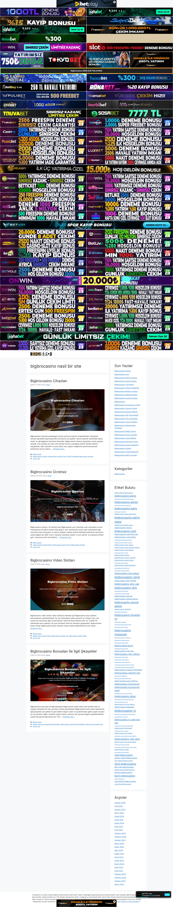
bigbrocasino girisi (127, 577)
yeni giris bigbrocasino (123, 784)
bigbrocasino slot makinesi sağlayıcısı (124, 699)
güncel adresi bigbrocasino (124, 770)
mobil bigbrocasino (119, 779)
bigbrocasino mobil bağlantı (122, 659)
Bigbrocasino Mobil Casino (125, 431)
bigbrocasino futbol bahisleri (125, 565)
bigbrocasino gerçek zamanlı (122, 570)
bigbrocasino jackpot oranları (122, 640)
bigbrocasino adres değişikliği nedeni (124, 499)
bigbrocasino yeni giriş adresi (125, 742)
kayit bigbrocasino (125, 775)
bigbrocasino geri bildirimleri (122, 568)
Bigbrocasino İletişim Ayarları (126, 391)
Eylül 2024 (119, 830)
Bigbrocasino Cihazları (48, 381)
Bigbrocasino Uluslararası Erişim (127, 405)
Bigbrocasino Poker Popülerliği (127, 388)
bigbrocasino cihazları (40, 456)
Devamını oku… (59, 449)
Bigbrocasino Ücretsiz (48, 472)
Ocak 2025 (119, 820)
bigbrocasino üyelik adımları (122, 752)
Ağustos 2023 (120, 874)
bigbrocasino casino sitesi (124, 560)
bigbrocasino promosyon (127, 684)
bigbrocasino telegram (124, 707)
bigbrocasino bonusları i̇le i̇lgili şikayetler (46, 724)
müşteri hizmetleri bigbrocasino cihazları (79, 456)
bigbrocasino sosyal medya (125, 704)
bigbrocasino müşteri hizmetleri (128, 670)
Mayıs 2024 (119, 844)
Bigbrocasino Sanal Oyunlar (126, 381)
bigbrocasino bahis (126, 508)
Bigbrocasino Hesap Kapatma (126, 445)
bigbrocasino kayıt (124, 645)
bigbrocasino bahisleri (120, 511)
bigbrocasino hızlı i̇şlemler (121, 627)
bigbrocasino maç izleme (127, 654)
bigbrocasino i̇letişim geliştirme (123, 637)
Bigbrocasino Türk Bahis (124, 385)
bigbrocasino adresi (126, 502)
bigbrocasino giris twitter (125, 581)
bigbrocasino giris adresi (127, 573)
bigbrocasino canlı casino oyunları (127, 547)
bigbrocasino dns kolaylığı (121, 563)
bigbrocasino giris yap (127, 583)
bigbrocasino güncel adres (126, 599)
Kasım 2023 (119, 864)
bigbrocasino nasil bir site (56, 456)
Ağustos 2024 (120, 833)
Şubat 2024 (119, 854)
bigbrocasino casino (122, 555)
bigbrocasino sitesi (125, 696)
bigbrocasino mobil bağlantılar (122, 662)
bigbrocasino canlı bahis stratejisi (123, 540)
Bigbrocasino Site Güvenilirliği (126, 415)
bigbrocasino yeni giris (127, 738)
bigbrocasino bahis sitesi (127, 519)
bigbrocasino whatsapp (123, 728)
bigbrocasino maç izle (124, 651)
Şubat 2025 (119, 816)
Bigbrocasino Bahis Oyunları (126, 455)
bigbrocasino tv (125, 710)
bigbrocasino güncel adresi (127, 604)
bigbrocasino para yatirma (126, 681)
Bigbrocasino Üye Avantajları (126, 419)
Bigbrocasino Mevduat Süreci (126, 442)
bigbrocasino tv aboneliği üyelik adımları (125, 714)
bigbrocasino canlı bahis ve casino (123, 542)
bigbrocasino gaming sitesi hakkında (72, 724)
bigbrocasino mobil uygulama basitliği (124, 667)
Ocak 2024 (119, 857)
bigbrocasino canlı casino (124, 545)
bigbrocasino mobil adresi (121, 657)
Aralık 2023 (119, 861)
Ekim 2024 (119, 827)
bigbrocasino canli (125, 531)
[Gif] (86, 169)
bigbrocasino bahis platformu (125, 514)
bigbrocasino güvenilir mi (121, 612)
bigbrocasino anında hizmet (42, 545)
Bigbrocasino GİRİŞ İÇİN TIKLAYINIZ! (86, 71)
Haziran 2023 (120, 881)
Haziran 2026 (120, 803)
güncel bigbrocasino (123, 772)
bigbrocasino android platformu (123, 505)
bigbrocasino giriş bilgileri (121, 591)
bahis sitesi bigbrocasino (124, 493)
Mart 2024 (119, 850)
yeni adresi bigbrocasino (125, 781)
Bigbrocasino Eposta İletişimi (126, 412)
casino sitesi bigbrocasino (126, 758)
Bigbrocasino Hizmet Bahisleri (126, 452)
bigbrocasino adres (125, 495)
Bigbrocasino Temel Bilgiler (125, 438)
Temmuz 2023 (120, 878)
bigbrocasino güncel (123, 596)
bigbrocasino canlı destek (124, 550)
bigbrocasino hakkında (120, 622)
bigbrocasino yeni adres (123, 733)
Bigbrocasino (37, 454)
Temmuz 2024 (120, 837)
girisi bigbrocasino (125, 763)
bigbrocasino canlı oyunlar (121, 552)
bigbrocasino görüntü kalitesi (122, 593)
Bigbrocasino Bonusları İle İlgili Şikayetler (63, 651)
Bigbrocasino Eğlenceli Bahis (126, 395)
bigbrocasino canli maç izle (126, 534)
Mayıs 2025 (119, 813)
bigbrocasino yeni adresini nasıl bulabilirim (125, 736)
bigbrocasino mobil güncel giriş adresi (124, 665)
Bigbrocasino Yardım (123, 448)
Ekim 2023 (119, 867)
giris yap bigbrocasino (124, 767)
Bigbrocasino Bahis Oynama (126, 378)
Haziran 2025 (120, 810)
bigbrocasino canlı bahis (125, 537)
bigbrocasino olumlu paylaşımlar (123, 678)
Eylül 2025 (119, 806)
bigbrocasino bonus (123, 528)
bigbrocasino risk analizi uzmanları (123, 693)
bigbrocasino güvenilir (123, 609)
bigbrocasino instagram (123, 632)
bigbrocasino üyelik (122, 750)
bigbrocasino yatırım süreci (121, 731)
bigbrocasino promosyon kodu (127, 689)
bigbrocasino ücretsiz (77, 545)
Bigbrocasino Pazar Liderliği (126, 435)
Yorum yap (36, 458)
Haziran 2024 (120, 840)
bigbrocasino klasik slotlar (41, 636)
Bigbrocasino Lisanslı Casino (126, 398)
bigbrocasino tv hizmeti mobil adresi (124, 726)
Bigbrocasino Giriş (122, 374)
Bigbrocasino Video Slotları (52, 560)
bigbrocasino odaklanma (121, 676)
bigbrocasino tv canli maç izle (127, 721)
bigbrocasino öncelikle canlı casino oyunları (126, 747)
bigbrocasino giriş (126, 587)
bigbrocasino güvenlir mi (127, 616)
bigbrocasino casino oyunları (125, 558)
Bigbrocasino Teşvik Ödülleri (126, 422)
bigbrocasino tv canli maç (121, 717)
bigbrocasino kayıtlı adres (121, 648)
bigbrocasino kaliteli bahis (121, 643)
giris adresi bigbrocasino (124, 761)
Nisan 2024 (119, 847)
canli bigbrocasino (124, 755)
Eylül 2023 (119, 871)
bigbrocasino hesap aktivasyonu (123, 624)
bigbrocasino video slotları (78, 636)
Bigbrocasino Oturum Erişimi (126, 408)
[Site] (43, 122)
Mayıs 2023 (119, 884)
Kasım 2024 (119, 823)
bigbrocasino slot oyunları (121, 702)
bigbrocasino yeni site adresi (122, 744)
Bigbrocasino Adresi (123, 371)
